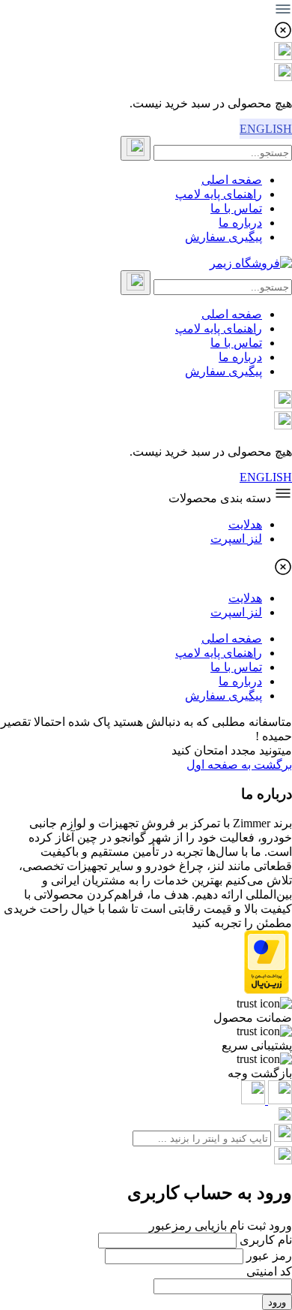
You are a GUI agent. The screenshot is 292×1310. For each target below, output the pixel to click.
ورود (277, 1302)
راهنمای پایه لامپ (218, 194)
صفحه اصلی (231, 179)
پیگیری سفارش (223, 236)
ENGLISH (266, 128)
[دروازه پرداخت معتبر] (266, 989)
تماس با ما (236, 208)
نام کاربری (266, 1239)
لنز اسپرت (236, 538)
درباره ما (240, 222)
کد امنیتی (269, 1271)
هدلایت (245, 524)
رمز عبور (269, 1255)
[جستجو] (135, 148)
